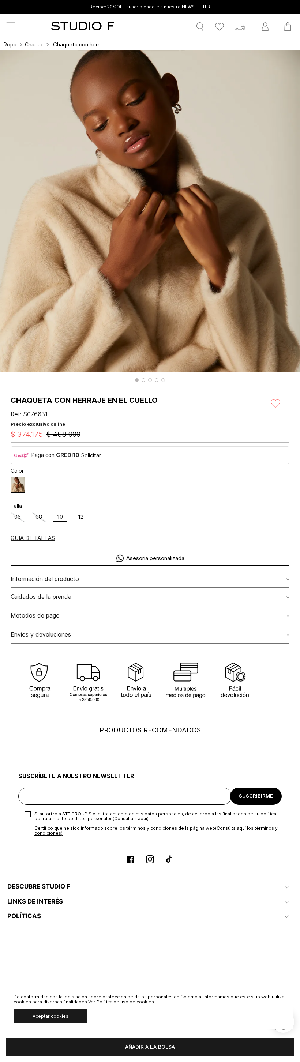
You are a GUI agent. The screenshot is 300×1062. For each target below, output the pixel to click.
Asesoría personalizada (155, 558)
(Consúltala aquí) (131, 818)
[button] (137, 380)
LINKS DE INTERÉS (35, 901)
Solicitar (91, 455)
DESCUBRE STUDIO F (38, 886)
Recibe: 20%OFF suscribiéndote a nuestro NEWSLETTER (150, 7)
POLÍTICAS (24, 916)
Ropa (10, 45)
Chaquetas (34, 45)
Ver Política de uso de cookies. (121, 1002)
